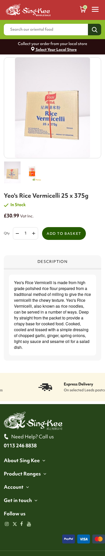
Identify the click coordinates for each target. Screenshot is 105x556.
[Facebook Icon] (21, 524)
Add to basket (64, 233)
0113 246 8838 (20, 445)
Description (52, 261)
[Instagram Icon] (7, 524)
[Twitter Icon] (14, 524)
